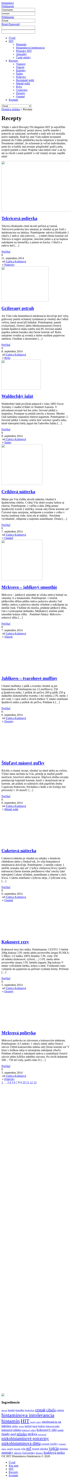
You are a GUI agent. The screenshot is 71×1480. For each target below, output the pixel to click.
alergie (4, 1410)
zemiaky (7, 1452)
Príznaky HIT (24, 50)
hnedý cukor (35, 1422)
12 (31, 1082)
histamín (10, 1421)
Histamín (21, 44)
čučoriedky (28, 1452)
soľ (28, 1448)
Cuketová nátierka (18, 850)
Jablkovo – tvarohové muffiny (29, 678)
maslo (5, 1434)
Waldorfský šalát (17, 396)
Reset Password (10, 24)
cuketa (60, 1410)
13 (34, 1082)
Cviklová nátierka (18, 491)
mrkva (32, 1434)
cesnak (40, 1410)
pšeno (3, 1449)
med (13, 1434)
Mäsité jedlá (23, 83)
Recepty (13, 60)
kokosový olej (47, 1430)
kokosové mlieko (11, 1430)
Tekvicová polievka (19, 218)
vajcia (54, 1448)
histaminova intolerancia (27, 1415)
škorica (39, 1453)
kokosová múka (52, 1426)
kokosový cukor (29, 1430)
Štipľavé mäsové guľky (22, 763)
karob (34, 1426)
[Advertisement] (35, 1238)
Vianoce (20, 63)
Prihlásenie (7, 6)
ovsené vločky (49, 1443)
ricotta (17, 1448)
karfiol (28, 1426)
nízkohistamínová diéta (21, 1443)
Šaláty (19, 73)
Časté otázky (23, 57)
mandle (60, 1430)
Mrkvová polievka (18, 1032)
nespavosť (42, 1435)
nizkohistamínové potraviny (25, 1438)
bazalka (19, 1410)
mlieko (22, 1434)
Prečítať (6, 251)
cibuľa (51, 1410)
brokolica (29, 1410)
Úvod (12, 37)
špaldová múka (54, 1452)
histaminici (7, 3)
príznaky (62, 1444)
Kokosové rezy (15, 941)
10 (24, 1082)
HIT (11, 41)
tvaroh (35, 1448)
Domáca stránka (10, 109)
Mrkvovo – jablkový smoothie (29, 587)
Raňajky (21, 70)
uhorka (44, 1448)
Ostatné (20, 96)
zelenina (63, 1448)
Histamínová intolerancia (30, 47)
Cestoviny (22, 90)
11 (27, 1082)
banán (11, 1410)
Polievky (21, 76)
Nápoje (20, 67)
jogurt (21, 1426)
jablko (15, 1426)
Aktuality (21, 54)
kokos (41, 1426)
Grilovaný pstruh (17, 308)
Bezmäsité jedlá (25, 80)
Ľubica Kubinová (16, 261)
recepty (10, 1449)
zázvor (17, 1452)
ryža (23, 1448)
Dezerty (20, 93)
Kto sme (13, 1465)
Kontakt (13, 99)
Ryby (19, 86)
